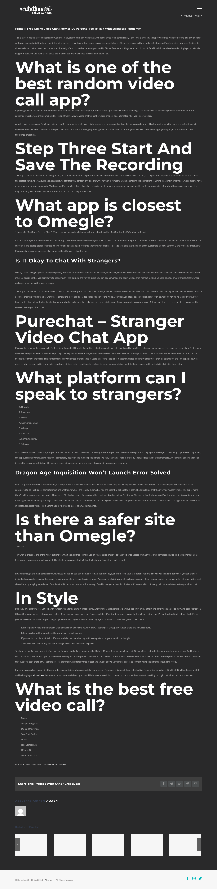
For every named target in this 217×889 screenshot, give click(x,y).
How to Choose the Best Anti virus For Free (70, 845)
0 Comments (61, 764)
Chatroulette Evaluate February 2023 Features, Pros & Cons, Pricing (108, 845)
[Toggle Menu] (199, 9)
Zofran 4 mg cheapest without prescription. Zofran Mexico (147, 845)
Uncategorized (48, 764)
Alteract (48, 880)
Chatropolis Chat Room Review (185, 845)
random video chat (39, 675)
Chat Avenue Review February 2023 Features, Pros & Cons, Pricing (31, 845)
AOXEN (21, 764)
